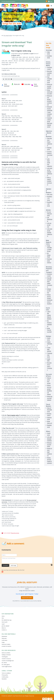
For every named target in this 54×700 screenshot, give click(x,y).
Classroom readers (6, 644)
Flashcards (4, 638)
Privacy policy (5, 675)
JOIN (48, 5)
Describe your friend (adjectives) (49, 142)
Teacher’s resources (6, 658)
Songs (3, 642)
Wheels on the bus (49, 290)
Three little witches (49, 349)
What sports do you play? (49, 91)
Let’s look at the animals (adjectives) (49, 171)
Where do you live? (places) (49, 398)
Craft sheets (4, 640)
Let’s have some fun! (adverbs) (49, 162)
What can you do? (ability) (49, 86)
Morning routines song (49, 73)
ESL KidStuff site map (6, 620)
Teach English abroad (6, 666)
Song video (27, 84)
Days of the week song (49, 409)
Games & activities (6, 652)
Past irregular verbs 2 (13, 415)
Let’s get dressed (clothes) (49, 438)
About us (4, 628)
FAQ (3, 618)
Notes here (28, 304)
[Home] (2, 35)
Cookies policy (5, 677)
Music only (17, 84)
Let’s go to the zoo (49, 225)
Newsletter (4, 679)
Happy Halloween (49, 343)
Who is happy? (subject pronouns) (49, 181)
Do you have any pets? (49, 213)
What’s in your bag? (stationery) (49, 452)
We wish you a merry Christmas (49, 366)
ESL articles (4, 662)
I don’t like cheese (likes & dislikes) (49, 315)
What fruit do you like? (49, 330)
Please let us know (15, 533)
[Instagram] (46, 699)
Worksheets (4, 636)
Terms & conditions (6, 673)
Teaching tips (5, 656)
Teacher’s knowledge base (8, 660)
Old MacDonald (49, 219)
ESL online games (6, 664)
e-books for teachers (6, 646)
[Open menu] (51, 6)
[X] (48, 699)
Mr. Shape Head (48, 255)
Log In (3, 624)
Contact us (4, 630)
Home (3, 616)
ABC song (49, 194)
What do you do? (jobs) (49, 444)
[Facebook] (43, 699)
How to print (4, 622)
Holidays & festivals (6, 654)
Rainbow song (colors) (49, 260)
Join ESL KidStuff (5, 626)
